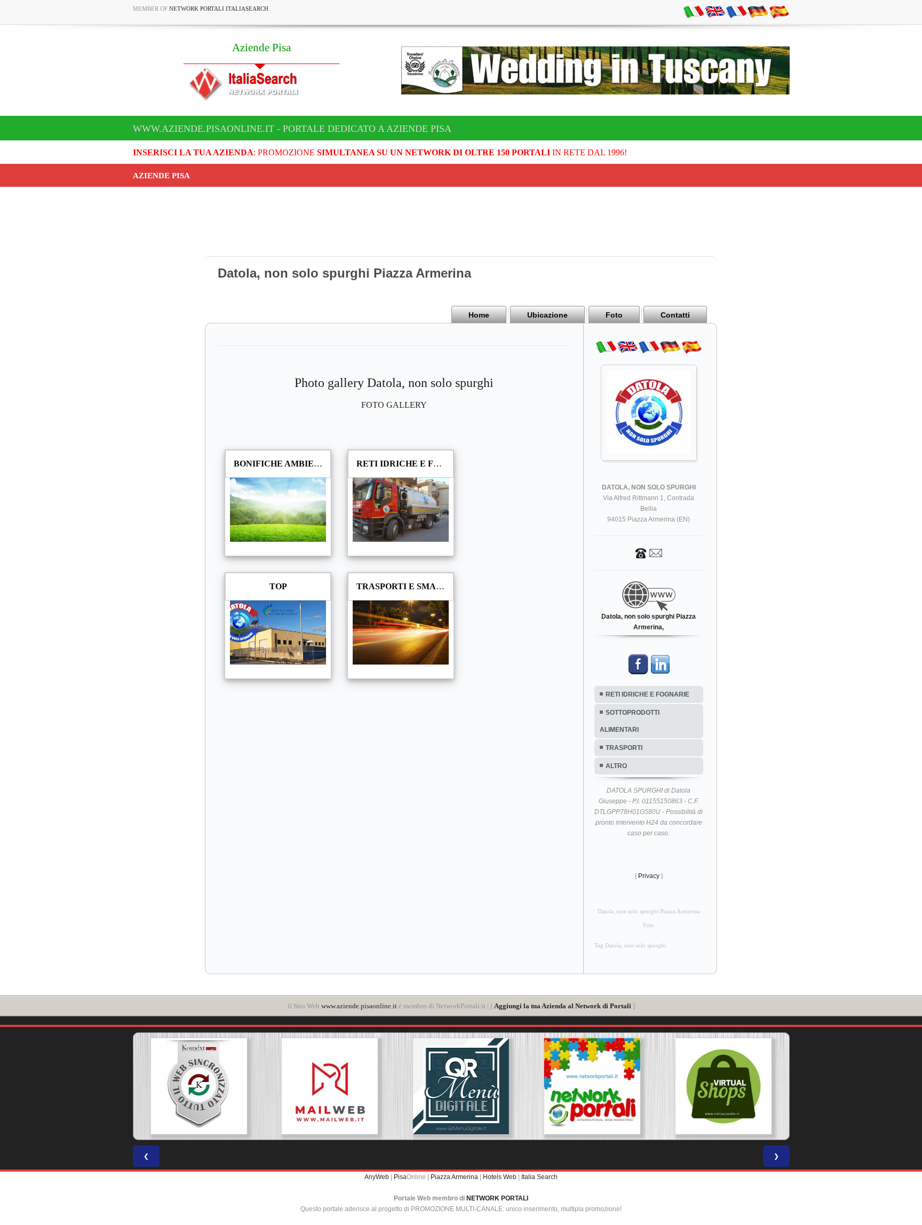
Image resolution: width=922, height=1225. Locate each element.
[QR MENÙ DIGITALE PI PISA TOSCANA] (461, 1086)
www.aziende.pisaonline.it (359, 1006)
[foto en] (715, 11)
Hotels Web (499, 1177)
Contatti (675, 315)
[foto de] (757, 11)
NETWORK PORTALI (497, 1198)
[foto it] (693, 11)
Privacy (648, 876)
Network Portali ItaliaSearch (218, 8)
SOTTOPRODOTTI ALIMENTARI (629, 721)
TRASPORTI (624, 748)
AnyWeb (376, 1177)
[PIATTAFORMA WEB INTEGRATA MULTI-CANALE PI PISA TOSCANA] (198, 1086)
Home (478, 315)
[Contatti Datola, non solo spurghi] (648, 552)
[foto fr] (736, 11)
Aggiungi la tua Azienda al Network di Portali (562, 1006)
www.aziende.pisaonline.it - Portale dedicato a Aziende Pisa (292, 128)
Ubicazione (547, 315)
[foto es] (779, 11)
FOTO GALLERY (394, 404)
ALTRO (616, 766)
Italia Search (539, 1177)
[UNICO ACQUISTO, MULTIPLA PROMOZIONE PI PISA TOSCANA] (592, 1086)
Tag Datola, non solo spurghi (630, 946)
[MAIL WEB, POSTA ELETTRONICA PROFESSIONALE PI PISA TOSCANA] (330, 1086)
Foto (614, 315)
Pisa (400, 1177)
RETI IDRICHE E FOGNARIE (647, 694)
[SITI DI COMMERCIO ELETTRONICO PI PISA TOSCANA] (723, 1086)
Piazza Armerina (454, 1177)
